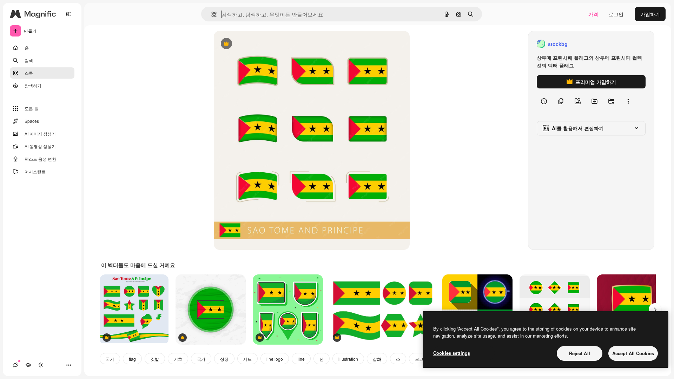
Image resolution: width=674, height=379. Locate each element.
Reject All (579, 353)
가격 (593, 14)
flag (132, 359)
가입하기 (650, 14)
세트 (247, 359)
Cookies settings (451, 353)
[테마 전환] (40, 365)
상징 (224, 359)
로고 (419, 359)
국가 (201, 359)
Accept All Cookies (633, 353)
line (301, 359)
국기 (110, 359)
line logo (274, 359)
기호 (178, 359)
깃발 (155, 359)
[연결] (15, 365)
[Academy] (28, 365)
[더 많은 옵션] (628, 101)
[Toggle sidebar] (68, 14)
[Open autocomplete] (211, 14)
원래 (254, 44)
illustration (348, 359)
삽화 (377, 359)
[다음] (655, 309)
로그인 (616, 14)
